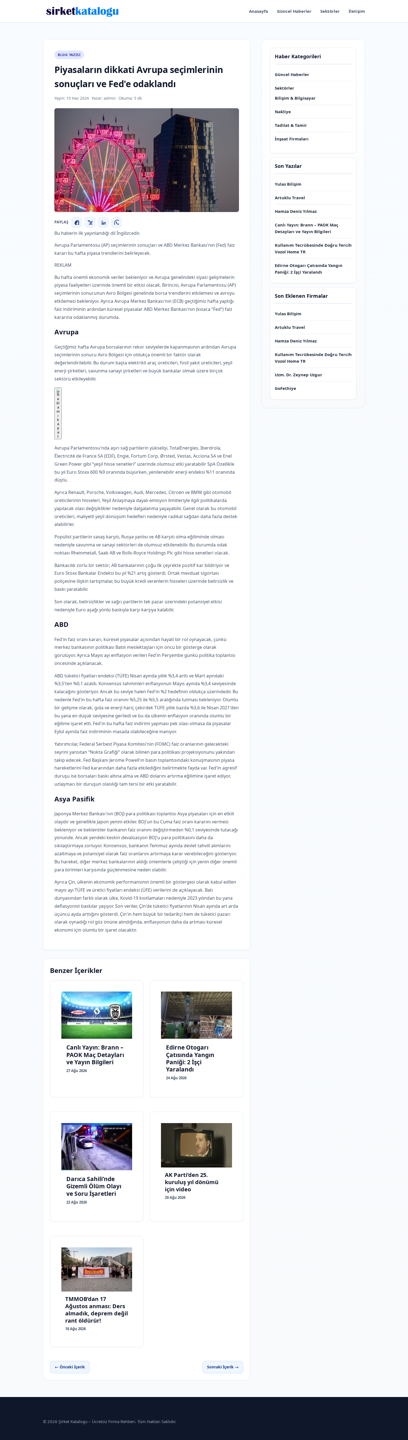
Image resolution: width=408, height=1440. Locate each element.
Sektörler (330, 11)
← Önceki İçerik (70, 1367)
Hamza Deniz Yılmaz (296, 211)
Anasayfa (258, 11)
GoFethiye (285, 388)
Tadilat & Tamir (291, 125)
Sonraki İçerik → (223, 1367)
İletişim (357, 11)
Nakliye (283, 111)
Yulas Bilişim (288, 184)
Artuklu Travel (290, 197)
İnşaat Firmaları (292, 139)
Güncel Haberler (294, 11)
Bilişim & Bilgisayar (295, 98)
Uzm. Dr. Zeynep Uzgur (298, 374)
